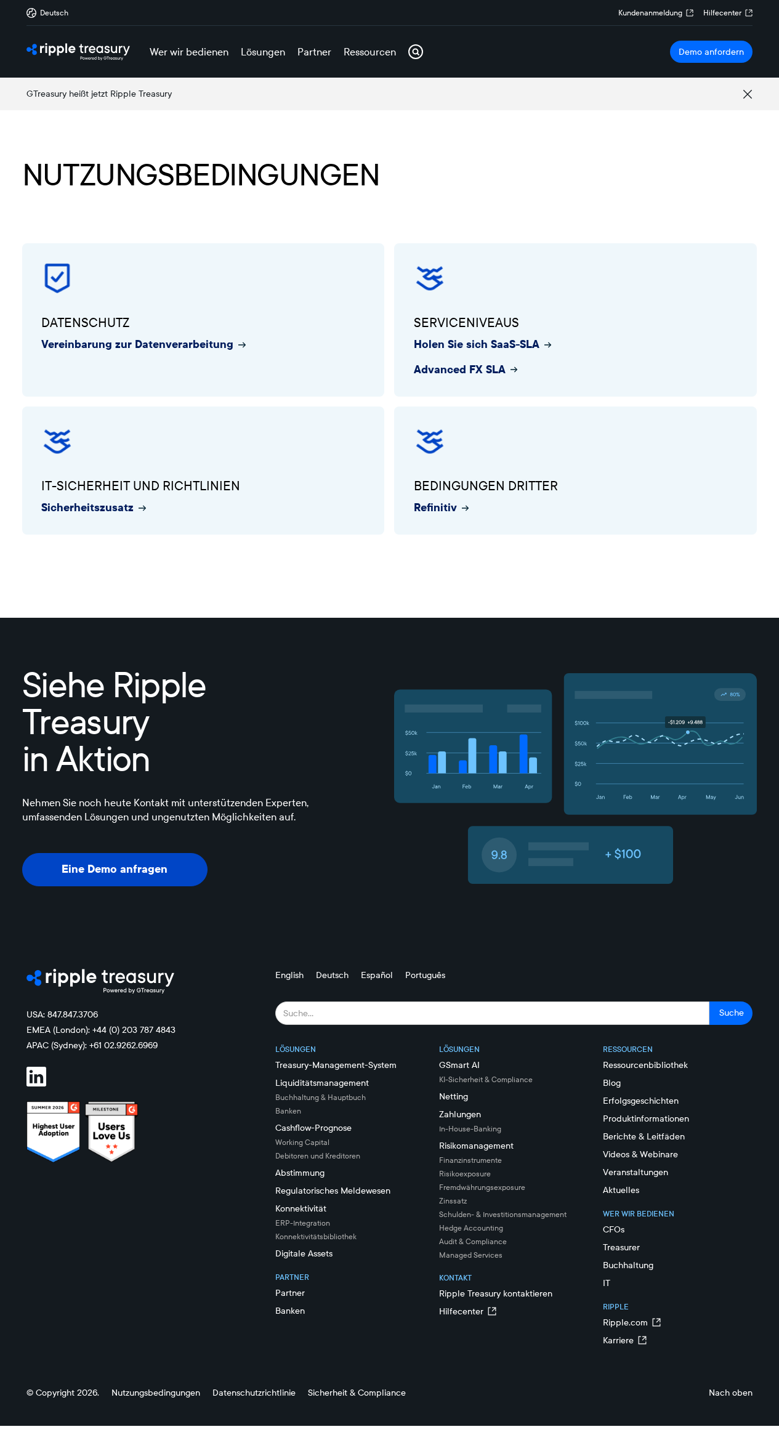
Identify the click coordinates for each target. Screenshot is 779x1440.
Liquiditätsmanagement (322, 1082)
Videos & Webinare (640, 1154)
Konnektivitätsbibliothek (316, 1236)
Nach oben (731, 1392)
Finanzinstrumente (470, 1160)
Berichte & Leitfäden (644, 1136)
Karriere (618, 1340)
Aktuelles (621, 1189)
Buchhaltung (628, 1265)
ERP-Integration (302, 1223)
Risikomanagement (476, 1145)
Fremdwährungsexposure (482, 1187)
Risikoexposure (465, 1173)
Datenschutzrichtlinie (254, 1392)
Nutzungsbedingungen (155, 1392)
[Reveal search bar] (415, 51)
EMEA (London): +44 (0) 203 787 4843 (101, 1029)
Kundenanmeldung (650, 12)
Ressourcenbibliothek (645, 1064)
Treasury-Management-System (336, 1064)
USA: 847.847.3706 (62, 1014)
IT (606, 1282)
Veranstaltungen (635, 1172)
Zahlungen (460, 1114)
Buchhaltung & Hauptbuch (320, 1097)
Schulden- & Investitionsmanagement (503, 1214)
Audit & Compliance (473, 1241)
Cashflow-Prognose (313, 1127)
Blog (612, 1082)
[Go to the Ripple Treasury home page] (78, 51)
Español (377, 975)
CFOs (613, 1229)
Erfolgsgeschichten (641, 1100)
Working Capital (302, 1142)
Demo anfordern (711, 51)
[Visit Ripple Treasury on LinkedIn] (43, 1076)
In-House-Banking (470, 1128)
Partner (290, 1292)
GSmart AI (459, 1064)
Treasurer (621, 1247)
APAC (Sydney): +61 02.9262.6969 (92, 1045)
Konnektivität (300, 1208)
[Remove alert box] (747, 94)
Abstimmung (300, 1172)
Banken (288, 1110)
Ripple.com (625, 1322)
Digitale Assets (304, 1253)
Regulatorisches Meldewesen (332, 1190)
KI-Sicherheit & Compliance (486, 1079)
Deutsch (332, 975)
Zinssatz (453, 1200)
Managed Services (471, 1255)
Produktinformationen (646, 1118)
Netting (453, 1096)
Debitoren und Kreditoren (317, 1155)
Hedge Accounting (471, 1227)
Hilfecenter (722, 12)
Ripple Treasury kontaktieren (495, 1293)
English (289, 975)
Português (425, 975)
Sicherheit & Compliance (357, 1392)
